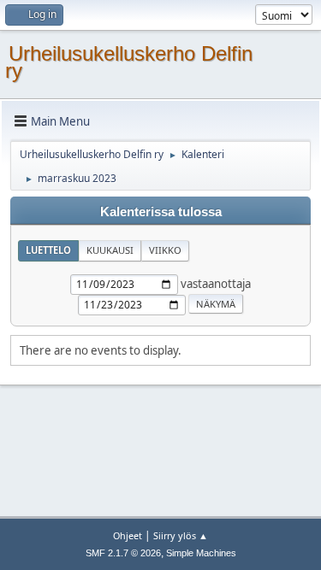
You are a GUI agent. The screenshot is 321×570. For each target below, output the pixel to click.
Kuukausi (110, 250)
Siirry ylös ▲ (180, 535)
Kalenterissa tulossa (161, 212)
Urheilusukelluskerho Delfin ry (129, 62)
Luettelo (48, 250)
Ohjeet (127, 535)
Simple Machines (201, 553)
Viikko (165, 250)
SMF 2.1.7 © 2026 (123, 553)
